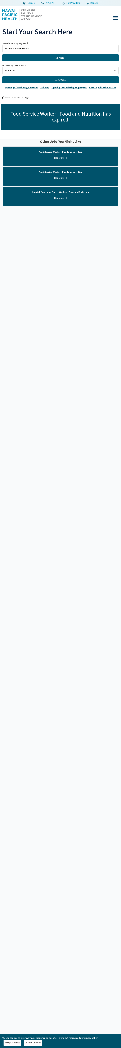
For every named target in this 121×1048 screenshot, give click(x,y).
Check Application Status (102, 87)
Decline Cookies (33, 1042)
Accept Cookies (12, 1042)
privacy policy (91, 1038)
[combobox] (60, 47)
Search (60, 58)
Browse (60, 80)
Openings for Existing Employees (69, 87)
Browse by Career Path (14, 65)
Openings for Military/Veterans (21, 87)
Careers (31, 3)
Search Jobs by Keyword (15, 43)
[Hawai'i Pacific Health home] (22, 15)
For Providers (73, 3)
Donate (94, 3)
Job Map (44, 87)
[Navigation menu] (115, 18)
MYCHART (50, 3)
